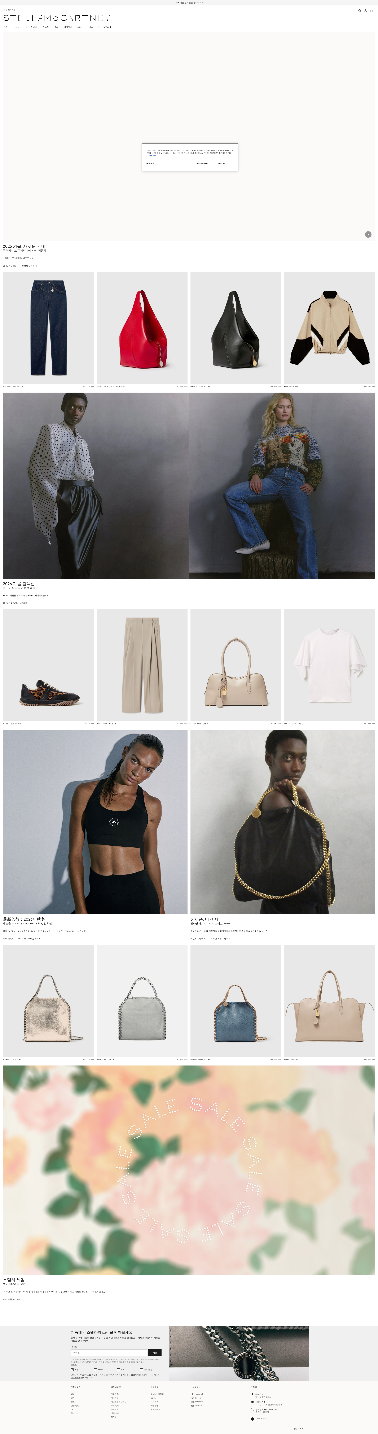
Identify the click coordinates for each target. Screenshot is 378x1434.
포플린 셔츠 (318, 723)
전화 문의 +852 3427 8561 (266, 1410)
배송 (73, 1394)
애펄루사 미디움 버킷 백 (42, 386)
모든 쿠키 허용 (202, 163)
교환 (73, 1398)
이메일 (74, 1347)
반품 (73, 1402)
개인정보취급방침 (118, 1402)
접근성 (114, 1417)
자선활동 (154, 1406)
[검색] (360, 11)
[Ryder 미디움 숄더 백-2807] (265, 1000)
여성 (76, 1370)
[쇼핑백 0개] (371, 11)
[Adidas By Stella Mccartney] (95, 822)
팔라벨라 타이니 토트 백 (42, 1059)
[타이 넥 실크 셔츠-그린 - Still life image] (265, 665)
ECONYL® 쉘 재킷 (134, 386)
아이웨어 (154, 1402)
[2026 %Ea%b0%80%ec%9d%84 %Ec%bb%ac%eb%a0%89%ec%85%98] (96, 486)
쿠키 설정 (115, 1410)
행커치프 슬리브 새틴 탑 (136, 723)
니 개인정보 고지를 (137, 1359)
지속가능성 (148, 1370)
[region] (190, 157)
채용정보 (115, 1398)
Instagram (199, 1402)
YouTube (198, 1406)
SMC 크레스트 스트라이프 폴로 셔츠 (234, 386)
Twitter (198, 1398)
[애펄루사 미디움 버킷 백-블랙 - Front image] (78, 328)
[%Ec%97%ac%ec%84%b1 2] (189, 1170)
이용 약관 (115, 1413)
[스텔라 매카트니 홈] (57, 18)
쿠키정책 (152, 155)
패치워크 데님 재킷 (321, 386)
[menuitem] (16, 27)
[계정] (366, 10)
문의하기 (75, 1413)
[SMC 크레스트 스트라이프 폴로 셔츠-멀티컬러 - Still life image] (265, 328)
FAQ (72, 1410)
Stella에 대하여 (157, 1394)
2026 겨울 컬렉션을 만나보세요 (189, 3)
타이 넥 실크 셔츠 (227, 723)
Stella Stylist (260, 1419)
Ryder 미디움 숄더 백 (42, 723)
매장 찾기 (259, 1394)
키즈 (122, 1370)
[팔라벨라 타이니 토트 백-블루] (78, 1000)
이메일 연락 (260, 1402)
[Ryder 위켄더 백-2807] (172, 1000)
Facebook (199, 1394)
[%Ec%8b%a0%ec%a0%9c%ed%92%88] (282, 822)
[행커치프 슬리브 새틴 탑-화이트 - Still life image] (172, 665)
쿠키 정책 (115, 1406)
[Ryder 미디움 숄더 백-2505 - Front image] (78, 665)
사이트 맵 (115, 1394)
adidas (100, 1370)
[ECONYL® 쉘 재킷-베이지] (172, 328)
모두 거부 (222, 163)
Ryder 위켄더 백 (133, 1059)
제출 (155, 1353)
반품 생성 (75, 1406)
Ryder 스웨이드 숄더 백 (324, 1059)
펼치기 (74, 1365)
